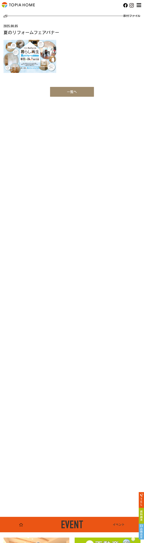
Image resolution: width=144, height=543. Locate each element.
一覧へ (72, 91)
